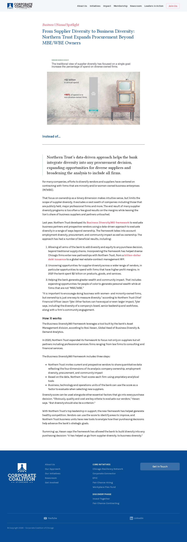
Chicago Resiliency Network (108, 469)
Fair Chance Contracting (106, 503)
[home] (19, 6)
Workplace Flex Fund (104, 487)
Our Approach (52, 469)
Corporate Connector (104, 473)
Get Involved (52, 482)
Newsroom (136, 6)
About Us (82, 6)
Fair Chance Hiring (103, 482)
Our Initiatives (52, 473)
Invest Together (101, 498)
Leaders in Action (153, 6)
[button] (95, 6)
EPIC (95, 478)
